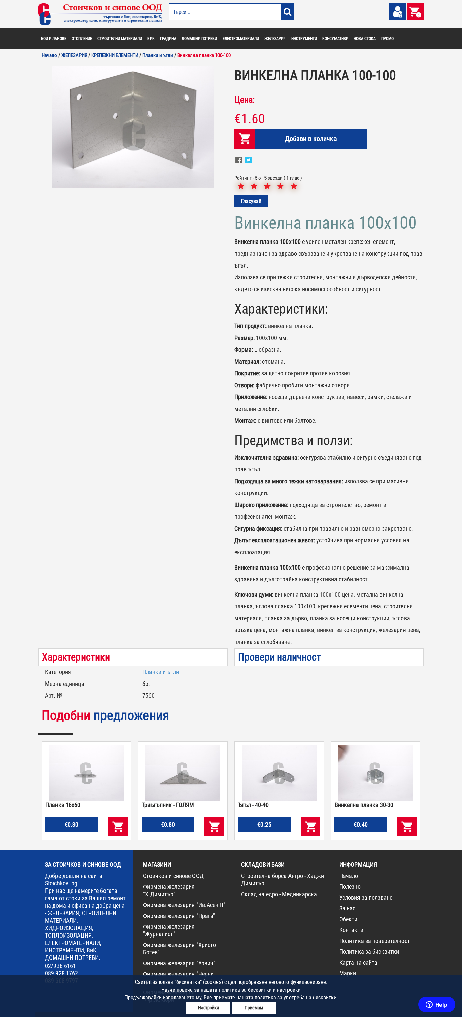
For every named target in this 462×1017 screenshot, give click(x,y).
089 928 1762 (61, 973)
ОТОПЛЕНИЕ (82, 38)
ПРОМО (387, 38)
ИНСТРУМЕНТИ (304, 38)
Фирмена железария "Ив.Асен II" (184, 904)
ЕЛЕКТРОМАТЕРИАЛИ (241, 38)
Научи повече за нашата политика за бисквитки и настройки (231, 990)
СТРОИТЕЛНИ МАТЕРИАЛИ (119, 38)
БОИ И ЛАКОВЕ (53, 38)
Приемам (254, 1007)
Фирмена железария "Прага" (179, 915)
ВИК (151, 38)
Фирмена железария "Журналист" (169, 930)
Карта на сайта (358, 962)
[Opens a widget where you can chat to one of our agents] (436, 1005)
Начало (348, 875)
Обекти (348, 919)
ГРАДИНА (168, 38)
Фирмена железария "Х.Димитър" (169, 890)
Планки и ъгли (160, 671)
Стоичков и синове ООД (173, 875)
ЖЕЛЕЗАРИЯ (275, 38)
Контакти (351, 929)
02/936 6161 (60, 965)
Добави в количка (311, 139)
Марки (347, 973)
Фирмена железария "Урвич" (179, 963)
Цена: (244, 100)
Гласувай (251, 201)
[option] (133, 127)
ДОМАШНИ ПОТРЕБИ (199, 38)
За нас (347, 908)
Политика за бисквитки (369, 951)
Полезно (350, 886)
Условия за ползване (365, 897)
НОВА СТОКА (365, 38)
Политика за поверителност (374, 940)
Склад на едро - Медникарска (279, 894)
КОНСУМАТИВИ (335, 38)
